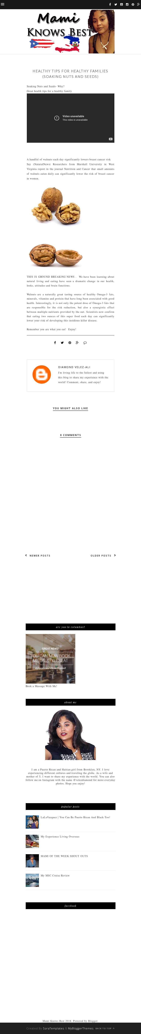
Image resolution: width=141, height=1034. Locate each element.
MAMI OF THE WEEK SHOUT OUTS (64, 856)
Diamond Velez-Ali (74, 367)
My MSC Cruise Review (55, 875)
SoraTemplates (53, 1028)
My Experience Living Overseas (60, 836)
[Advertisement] (70, 590)
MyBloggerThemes (81, 1028)
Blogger (92, 1021)
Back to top (103, 1028)
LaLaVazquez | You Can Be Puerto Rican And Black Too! (75, 817)
